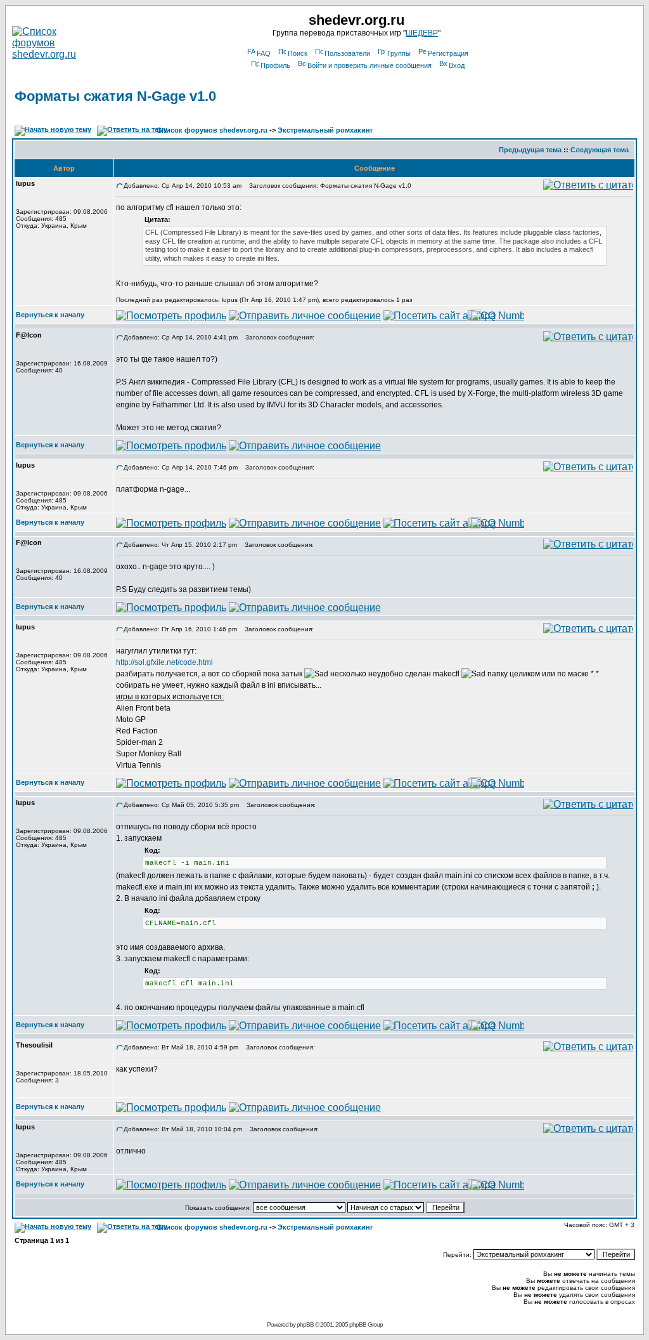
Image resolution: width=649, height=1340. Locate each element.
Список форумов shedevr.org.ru (212, 130)
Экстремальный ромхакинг (325, 130)
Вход (457, 65)
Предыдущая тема (530, 150)
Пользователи (347, 53)
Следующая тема (599, 150)
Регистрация (448, 53)
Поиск (297, 53)
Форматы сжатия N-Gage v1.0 (115, 96)
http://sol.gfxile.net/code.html (164, 662)
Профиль (275, 65)
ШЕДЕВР (422, 33)
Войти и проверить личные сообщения (369, 65)
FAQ (264, 53)
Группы (399, 53)
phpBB (305, 1324)
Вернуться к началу (50, 315)
